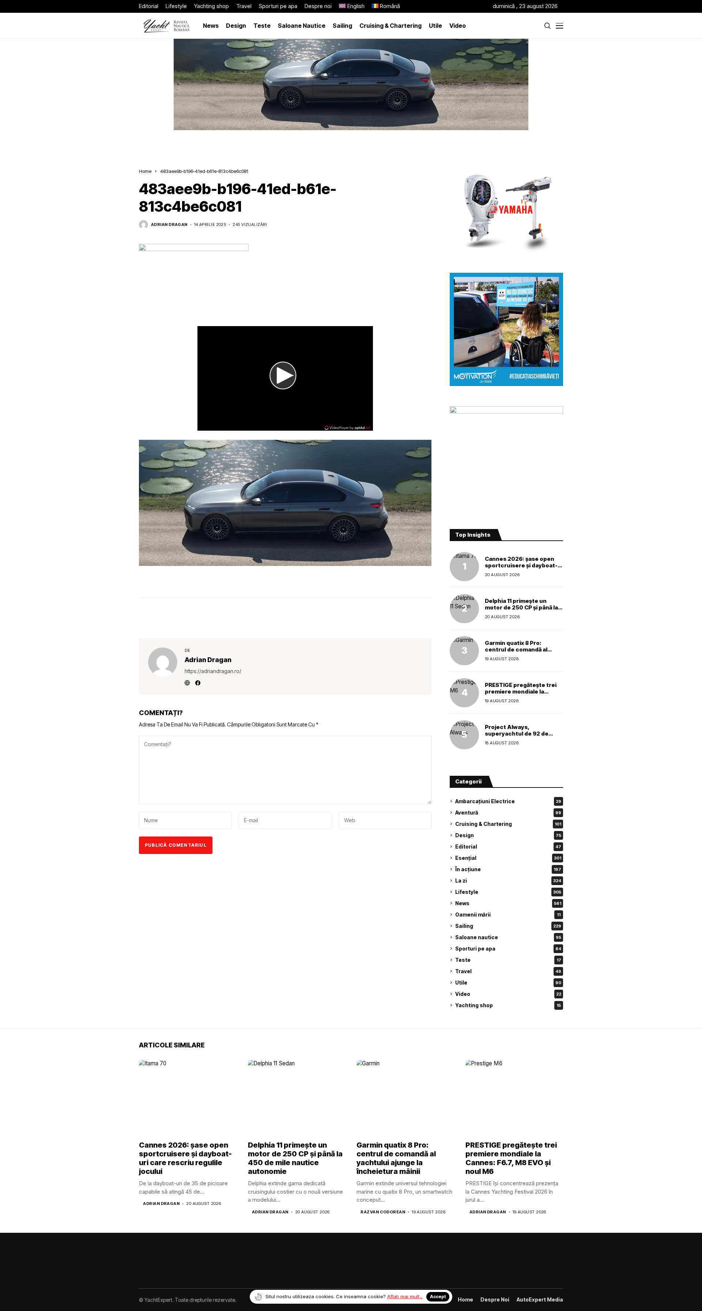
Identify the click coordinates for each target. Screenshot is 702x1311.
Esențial (508, 858)
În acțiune (508, 869)
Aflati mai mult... (405, 1296)
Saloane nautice (508, 937)
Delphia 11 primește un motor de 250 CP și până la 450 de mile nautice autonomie (521, 610)
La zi (508, 880)
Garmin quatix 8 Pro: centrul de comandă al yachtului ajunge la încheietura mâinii (516, 652)
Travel (508, 971)
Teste (508, 960)
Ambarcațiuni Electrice (508, 801)
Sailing (508, 926)
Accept (438, 1296)
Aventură (508, 812)
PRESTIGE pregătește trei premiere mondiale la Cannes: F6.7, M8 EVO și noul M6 (520, 694)
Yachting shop (508, 1005)
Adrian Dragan (169, 224)
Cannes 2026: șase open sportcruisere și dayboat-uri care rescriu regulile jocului (521, 568)
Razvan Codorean (383, 1212)
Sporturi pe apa (508, 948)
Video (508, 994)
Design (508, 835)
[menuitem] (352, 6)
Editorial (508, 846)
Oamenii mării (508, 914)
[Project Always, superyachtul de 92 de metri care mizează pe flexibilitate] (464, 734)
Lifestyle (508, 892)
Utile (508, 982)
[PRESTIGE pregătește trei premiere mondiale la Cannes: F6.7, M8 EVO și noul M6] (464, 692)
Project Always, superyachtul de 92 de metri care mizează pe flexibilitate (516, 736)
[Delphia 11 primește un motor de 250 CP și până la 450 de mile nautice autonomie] (464, 608)
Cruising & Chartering (508, 824)
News (508, 903)
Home (145, 171)
